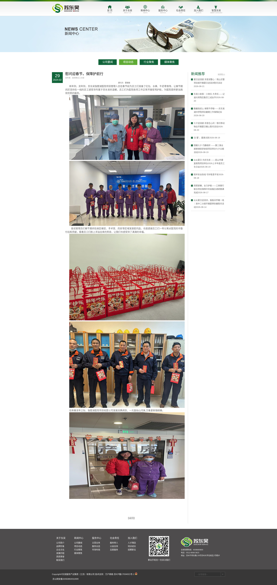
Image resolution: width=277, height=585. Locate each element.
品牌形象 (60, 546)
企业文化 (60, 549)
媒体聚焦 (169, 62)
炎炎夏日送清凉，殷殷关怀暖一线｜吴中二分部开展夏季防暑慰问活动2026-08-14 (209, 203)
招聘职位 (132, 549)
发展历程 (60, 553)
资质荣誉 (60, 556)
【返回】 (131, 518)
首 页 (109, 11)
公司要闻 (107, 62)
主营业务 (96, 543)
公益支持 (114, 546)
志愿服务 (114, 549)
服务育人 (114, 543)
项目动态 (128, 62)
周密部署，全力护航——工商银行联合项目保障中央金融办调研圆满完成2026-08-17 (209, 189)
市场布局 (96, 549)
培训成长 (132, 546)
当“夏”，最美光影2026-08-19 (207, 138)
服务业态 (96, 546)
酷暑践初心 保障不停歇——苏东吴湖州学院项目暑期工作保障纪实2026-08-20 (209, 112)
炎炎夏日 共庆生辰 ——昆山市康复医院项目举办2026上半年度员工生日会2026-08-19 (209, 163)
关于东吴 (127, 11)
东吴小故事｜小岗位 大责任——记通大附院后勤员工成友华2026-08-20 (209, 97)
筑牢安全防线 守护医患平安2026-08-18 (209, 176)
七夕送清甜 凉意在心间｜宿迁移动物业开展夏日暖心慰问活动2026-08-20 (209, 126)
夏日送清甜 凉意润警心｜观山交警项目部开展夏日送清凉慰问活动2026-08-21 (209, 82)
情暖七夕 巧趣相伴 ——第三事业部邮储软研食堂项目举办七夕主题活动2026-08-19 (209, 148)
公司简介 (60, 543)
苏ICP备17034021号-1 (124, 574)
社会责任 (180, 11)
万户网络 (109, 574)
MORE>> (221, 74)
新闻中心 (145, 11)
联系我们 (60, 560)
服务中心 (163, 11)
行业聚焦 (149, 62)
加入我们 (198, 11)
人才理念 (132, 543)
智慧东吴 (216, 11)
